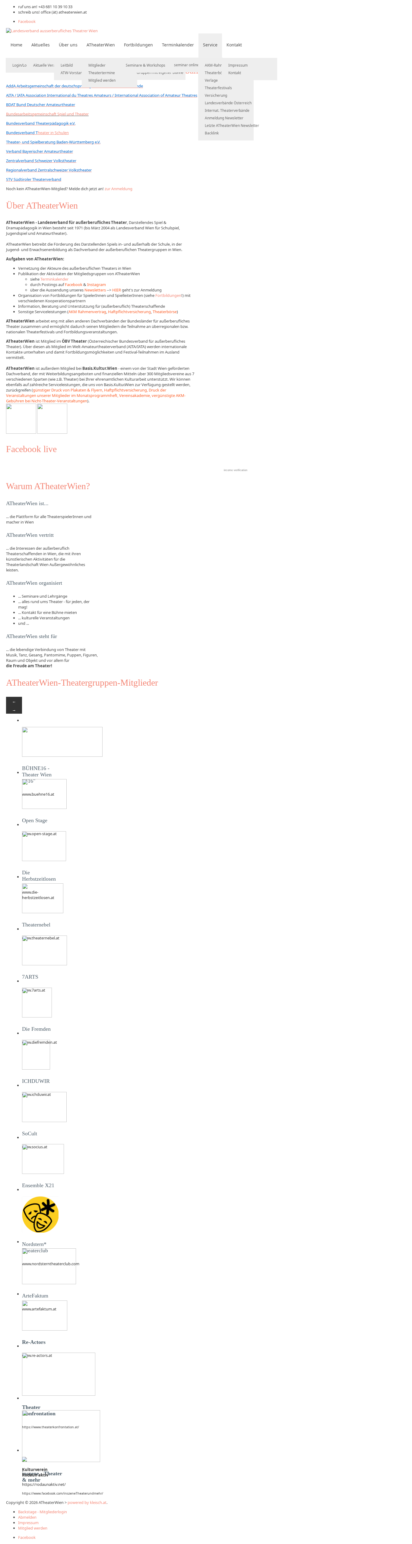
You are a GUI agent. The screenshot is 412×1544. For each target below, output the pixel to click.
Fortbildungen (138, 45)
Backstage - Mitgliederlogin (42, 1511)
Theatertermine (101, 72)
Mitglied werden (102, 80)
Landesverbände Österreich (228, 102)
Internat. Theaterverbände (227, 110)
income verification (235, 470)
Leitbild (67, 65)
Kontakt (234, 45)
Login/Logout (23, 65)
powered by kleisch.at (87, 1502)
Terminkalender (178, 45)
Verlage (211, 80)
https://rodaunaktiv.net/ (44, 1484)
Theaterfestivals (218, 87)
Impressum (238, 65)
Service (210, 45)
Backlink (212, 133)
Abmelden (27, 1517)
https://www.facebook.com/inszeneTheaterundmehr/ (62, 1493)
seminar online (186, 65)
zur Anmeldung (118, 188)
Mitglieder (97, 65)
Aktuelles (40, 45)
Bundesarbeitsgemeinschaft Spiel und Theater (47, 114)
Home (16, 45)
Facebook (27, 21)
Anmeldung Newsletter (224, 118)
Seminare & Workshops (145, 65)
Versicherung (216, 95)
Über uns (68, 45)
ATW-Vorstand (72, 72)
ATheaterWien (101, 45)
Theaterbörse (216, 72)
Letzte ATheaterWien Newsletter (232, 125)
